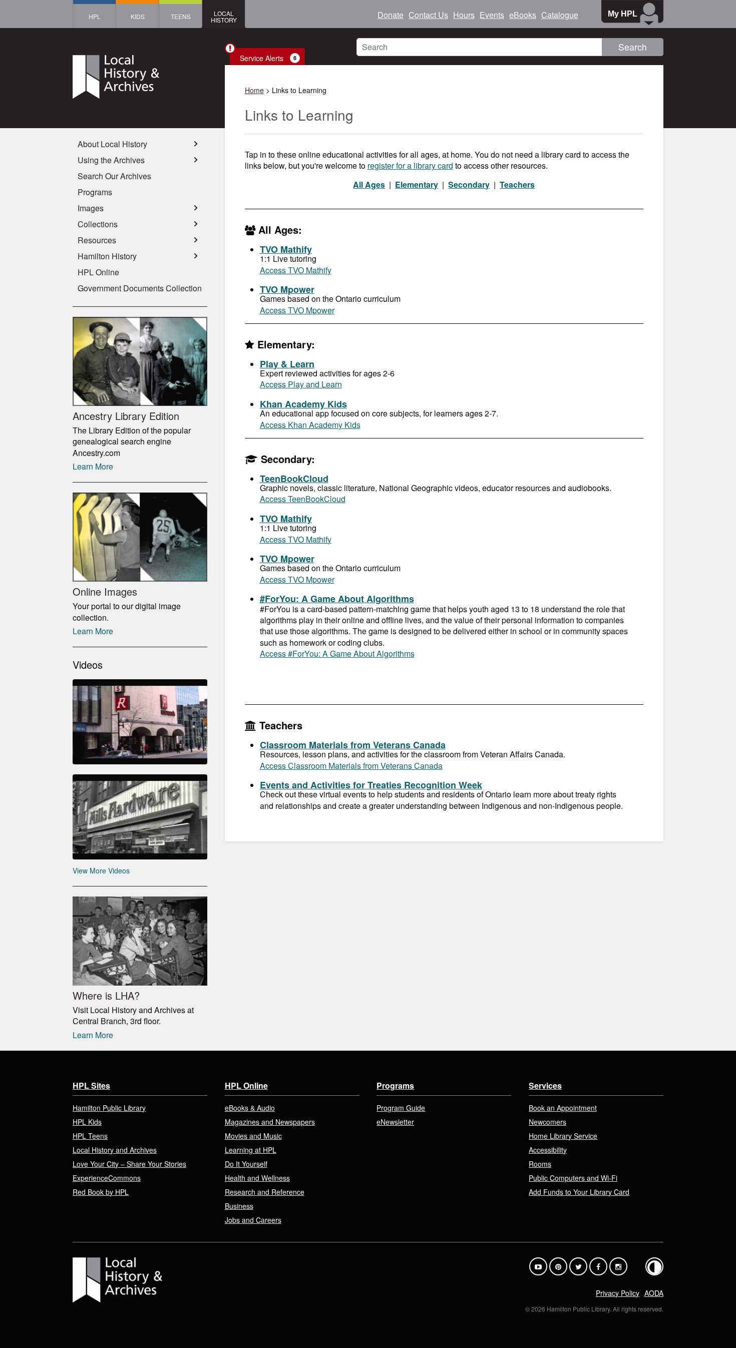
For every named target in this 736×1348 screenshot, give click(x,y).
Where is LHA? (106, 995)
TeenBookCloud (294, 478)
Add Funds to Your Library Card (579, 1192)
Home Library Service (563, 1136)
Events (492, 15)
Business (239, 1206)
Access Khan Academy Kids (310, 424)
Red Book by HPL (101, 1192)
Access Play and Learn (301, 384)
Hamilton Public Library (109, 1108)
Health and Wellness (257, 1178)
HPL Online (98, 272)
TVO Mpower (287, 289)
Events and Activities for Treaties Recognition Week (371, 784)
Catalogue (559, 15)
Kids (138, 16)
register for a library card (410, 165)
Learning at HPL (250, 1150)
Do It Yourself (246, 1164)
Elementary (416, 184)
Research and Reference (264, 1192)
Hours (464, 15)
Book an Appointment (563, 1108)
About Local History (112, 144)
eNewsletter (395, 1122)
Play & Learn (287, 363)
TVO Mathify (286, 249)
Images (91, 208)
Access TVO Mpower (297, 310)
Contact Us (428, 15)
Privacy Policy (617, 1293)
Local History (224, 16)
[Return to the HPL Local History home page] (140, 78)
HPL (95, 16)
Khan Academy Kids (303, 403)
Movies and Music (253, 1136)
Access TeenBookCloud (302, 499)
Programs (95, 192)
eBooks (522, 15)
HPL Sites (91, 1085)
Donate (391, 15)
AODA (653, 1293)
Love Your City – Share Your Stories (129, 1164)
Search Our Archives (114, 176)
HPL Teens (90, 1136)
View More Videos (101, 870)
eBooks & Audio (250, 1108)
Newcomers (547, 1122)
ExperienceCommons (107, 1178)
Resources (97, 240)
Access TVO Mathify (295, 270)
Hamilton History (107, 256)
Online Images (105, 591)
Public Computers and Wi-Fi (573, 1178)
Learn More (93, 466)
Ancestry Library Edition (126, 415)
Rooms (540, 1164)
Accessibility (548, 1150)
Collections (98, 224)
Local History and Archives (115, 1150)
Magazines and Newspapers (270, 1122)
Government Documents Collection (140, 288)
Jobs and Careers (253, 1220)
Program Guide (401, 1108)
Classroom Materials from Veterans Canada (353, 744)
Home (254, 90)
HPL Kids (87, 1122)
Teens (181, 16)
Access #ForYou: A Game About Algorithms (337, 653)
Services (545, 1085)
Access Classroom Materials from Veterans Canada (351, 765)
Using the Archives (111, 160)
